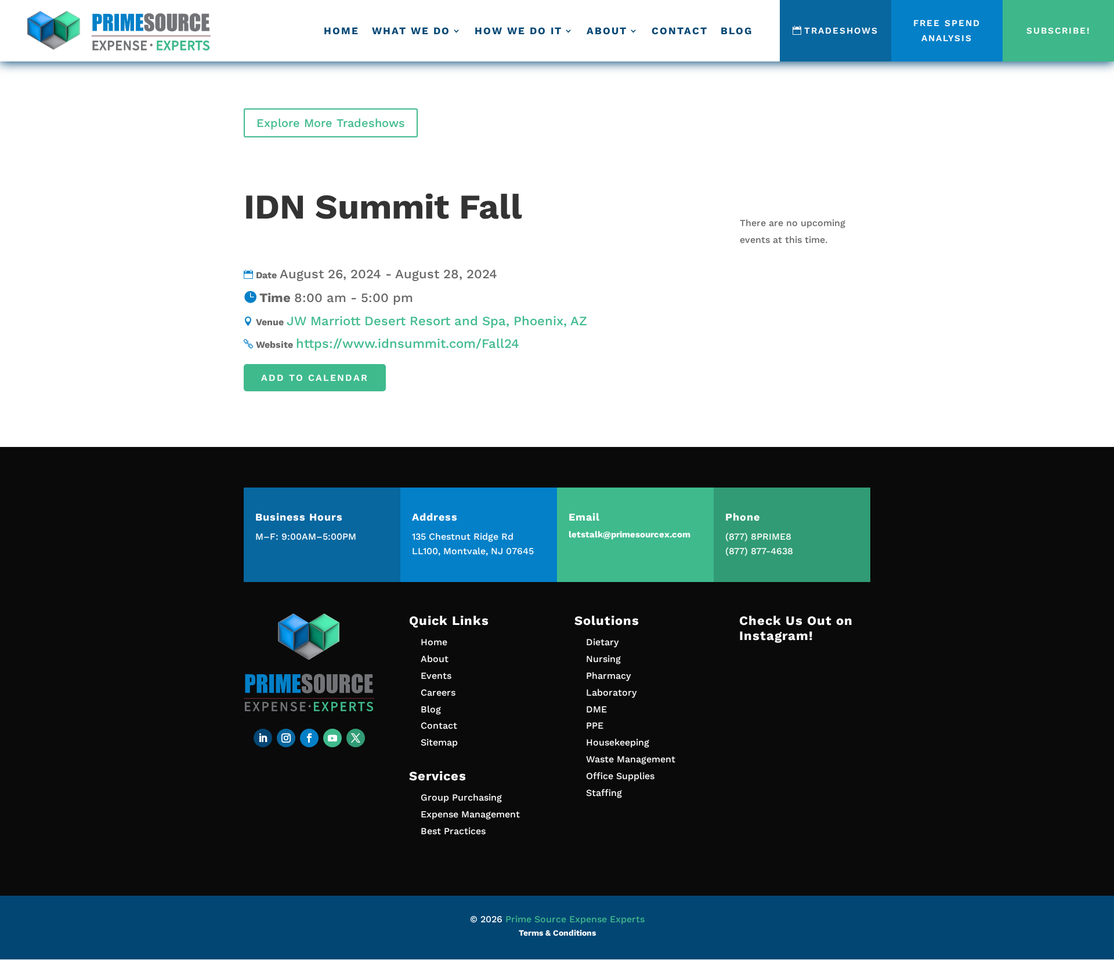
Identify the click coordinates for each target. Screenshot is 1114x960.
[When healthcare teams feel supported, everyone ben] (804, 772)
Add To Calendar (314, 377)
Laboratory (611, 692)
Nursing (603, 658)
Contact (680, 31)
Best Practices (453, 831)
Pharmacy (608, 675)
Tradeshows (841, 31)
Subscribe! (1058, 31)
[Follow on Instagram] (286, 738)
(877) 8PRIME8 (758, 536)
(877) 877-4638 (759, 551)
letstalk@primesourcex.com (629, 534)
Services (437, 776)
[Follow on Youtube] (332, 738)
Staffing (604, 792)
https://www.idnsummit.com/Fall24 (407, 343)
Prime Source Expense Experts (575, 919)
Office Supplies (620, 775)
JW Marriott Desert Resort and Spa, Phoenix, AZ (437, 321)
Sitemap (439, 742)
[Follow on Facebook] (309, 738)
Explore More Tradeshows (330, 123)
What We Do (411, 31)
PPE (594, 725)
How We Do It (518, 31)
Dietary (602, 642)
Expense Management (470, 814)
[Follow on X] (355, 738)
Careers (438, 692)
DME (596, 709)
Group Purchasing (461, 797)
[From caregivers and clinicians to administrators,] (804, 693)
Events (436, 675)
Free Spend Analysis (946, 30)
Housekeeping (617, 742)
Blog (737, 31)
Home (341, 31)
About (607, 31)
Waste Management (630, 759)
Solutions (606, 620)
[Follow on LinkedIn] (263, 738)
